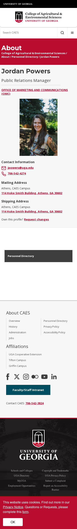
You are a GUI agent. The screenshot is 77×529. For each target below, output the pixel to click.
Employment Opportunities (21, 485)
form (25, 511)
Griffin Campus (18, 366)
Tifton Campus (17, 360)
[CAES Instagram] (26, 377)
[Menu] (72, 32)
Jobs (11, 338)
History (13, 326)
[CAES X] (17, 377)
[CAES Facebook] (7, 377)
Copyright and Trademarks (55, 470)
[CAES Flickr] (35, 377)
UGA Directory (21, 475)
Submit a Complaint (55, 480)
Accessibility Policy (54, 332)
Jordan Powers (49, 56)
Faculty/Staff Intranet (28, 390)
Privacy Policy (51, 326)
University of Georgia (18, 4)
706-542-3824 (34, 403)
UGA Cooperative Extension (25, 354)
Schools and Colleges (22, 470)
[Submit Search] (62, 32)
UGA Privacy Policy (55, 475)
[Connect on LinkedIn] (54, 377)
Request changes (36, 219)
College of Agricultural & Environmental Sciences (33, 53)
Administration (17, 332)
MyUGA (21, 480)
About (5, 56)
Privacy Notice (13, 507)
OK (13, 522)
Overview (14, 321)
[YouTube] (44, 377)
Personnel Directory (25, 56)
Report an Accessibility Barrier (55, 487)
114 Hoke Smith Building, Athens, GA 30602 (31, 193)
